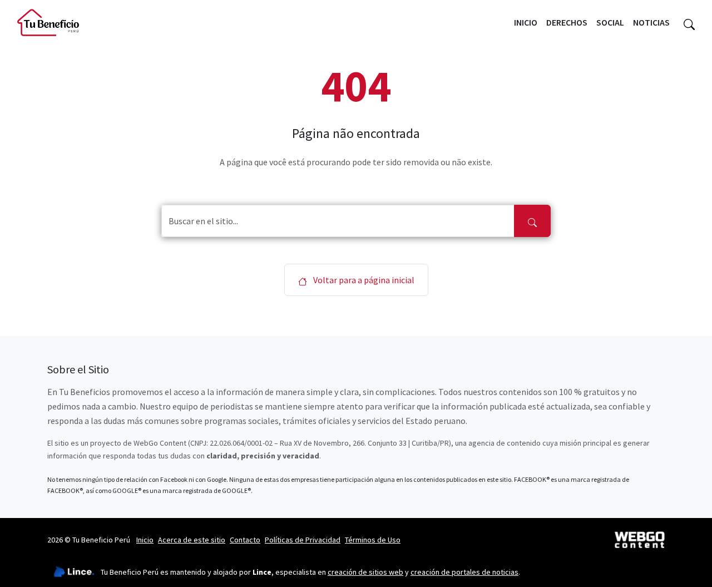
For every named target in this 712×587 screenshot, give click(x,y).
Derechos (566, 22)
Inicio (525, 22)
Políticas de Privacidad (302, 540)
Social (610, 22)
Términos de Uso (372, 540)
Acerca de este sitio (191, 540)
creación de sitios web (365, 572)
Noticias (651, 22)
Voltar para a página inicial (363, 279)
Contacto (245, 540)
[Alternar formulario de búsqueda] (689, 23)
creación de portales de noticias (464, 572)
